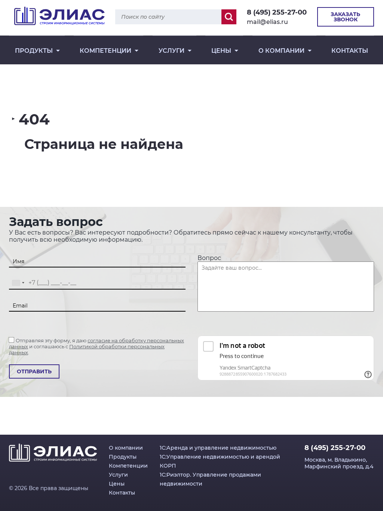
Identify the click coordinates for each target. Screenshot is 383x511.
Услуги (171, 50)
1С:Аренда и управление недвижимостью (218, 447)
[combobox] (18, 283)
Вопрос (209, 257)
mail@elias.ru (267, 21)
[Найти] (228, 16)
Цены (221, 50)
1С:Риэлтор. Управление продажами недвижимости (210, 479)
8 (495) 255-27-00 (277, 12)
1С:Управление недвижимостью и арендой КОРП (220, 461)
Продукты (34, 50)
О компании (281, 50)
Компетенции (105, 50)
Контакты (349, 50)
